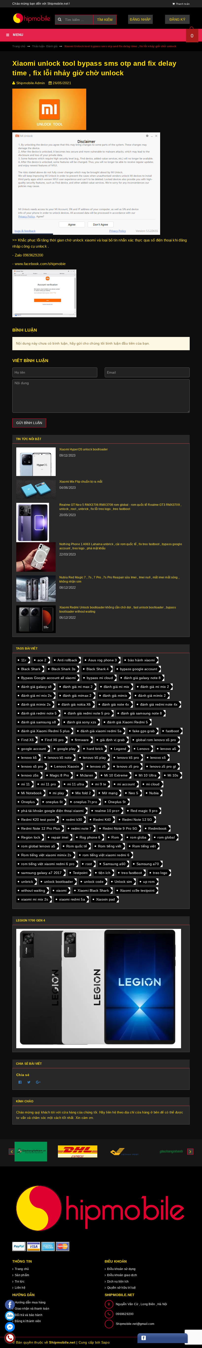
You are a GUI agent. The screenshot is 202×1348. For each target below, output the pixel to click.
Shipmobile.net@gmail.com (135, 1324)
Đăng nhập (140, 19)
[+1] (38, 1082)
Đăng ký (177, 19)
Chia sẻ (22, 1075)
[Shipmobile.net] (101, 1208)
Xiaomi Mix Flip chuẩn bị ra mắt (80, 481)
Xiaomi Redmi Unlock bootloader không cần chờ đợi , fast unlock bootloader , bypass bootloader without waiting (117, 609)
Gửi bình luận (29, 423)
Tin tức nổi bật (28, 439)
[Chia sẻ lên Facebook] (20, 1082)
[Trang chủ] (31, 18)
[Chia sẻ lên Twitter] (29, 1082)
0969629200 (125, 1314)
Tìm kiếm (105, 20)
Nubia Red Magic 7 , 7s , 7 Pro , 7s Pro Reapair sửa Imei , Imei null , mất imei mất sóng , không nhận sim (119, 579)
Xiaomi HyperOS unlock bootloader (83, 449)
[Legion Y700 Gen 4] (101, 988)
